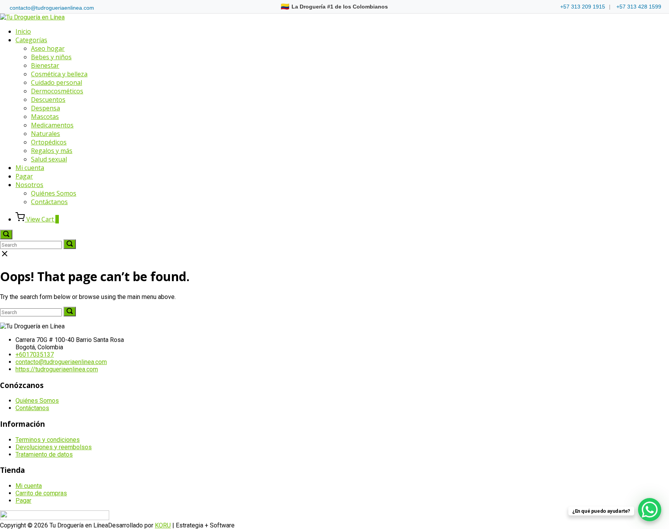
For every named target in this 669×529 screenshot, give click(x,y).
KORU (163, 525)
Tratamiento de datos (44, 454)
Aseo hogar (48, 48)
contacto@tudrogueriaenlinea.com (52, 8)
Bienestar (45, 65)
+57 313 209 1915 (582, 6)
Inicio (23, 31)
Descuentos (48, 99)
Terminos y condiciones (47, 439)
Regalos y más (51, 150)
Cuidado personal (56, 82)
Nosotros (29, 184)
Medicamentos (52, 125)
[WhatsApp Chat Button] (649, 509)
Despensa (45, 108)
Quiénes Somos (53, 193)
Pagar (24, 176)
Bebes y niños (51, 57)
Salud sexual (49, 159)
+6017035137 (34, 354)
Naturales (45, 133)
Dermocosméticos (57, 91)
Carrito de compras (41, 493)
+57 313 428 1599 (638, 6)
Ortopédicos (49, 142)
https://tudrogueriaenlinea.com (56, 369)
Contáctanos (49, 202)
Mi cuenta (29, 167)
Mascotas (45, 116)
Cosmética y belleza (59, 74)
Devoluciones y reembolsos (53, 447)
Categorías (31, 40)
